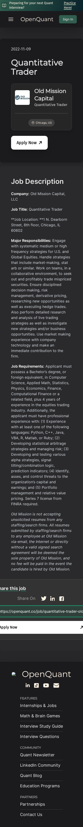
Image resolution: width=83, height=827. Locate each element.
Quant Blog (31, 775)
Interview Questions (39, 736)
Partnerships (32, 804)
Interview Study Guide (41, 726)
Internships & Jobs (38, 705)
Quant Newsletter (37, 754)
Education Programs (40, 785)
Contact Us (31, 814)
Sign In (68, 19)
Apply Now (27, 142)
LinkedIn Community (40, 765)
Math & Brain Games (40, 715)
